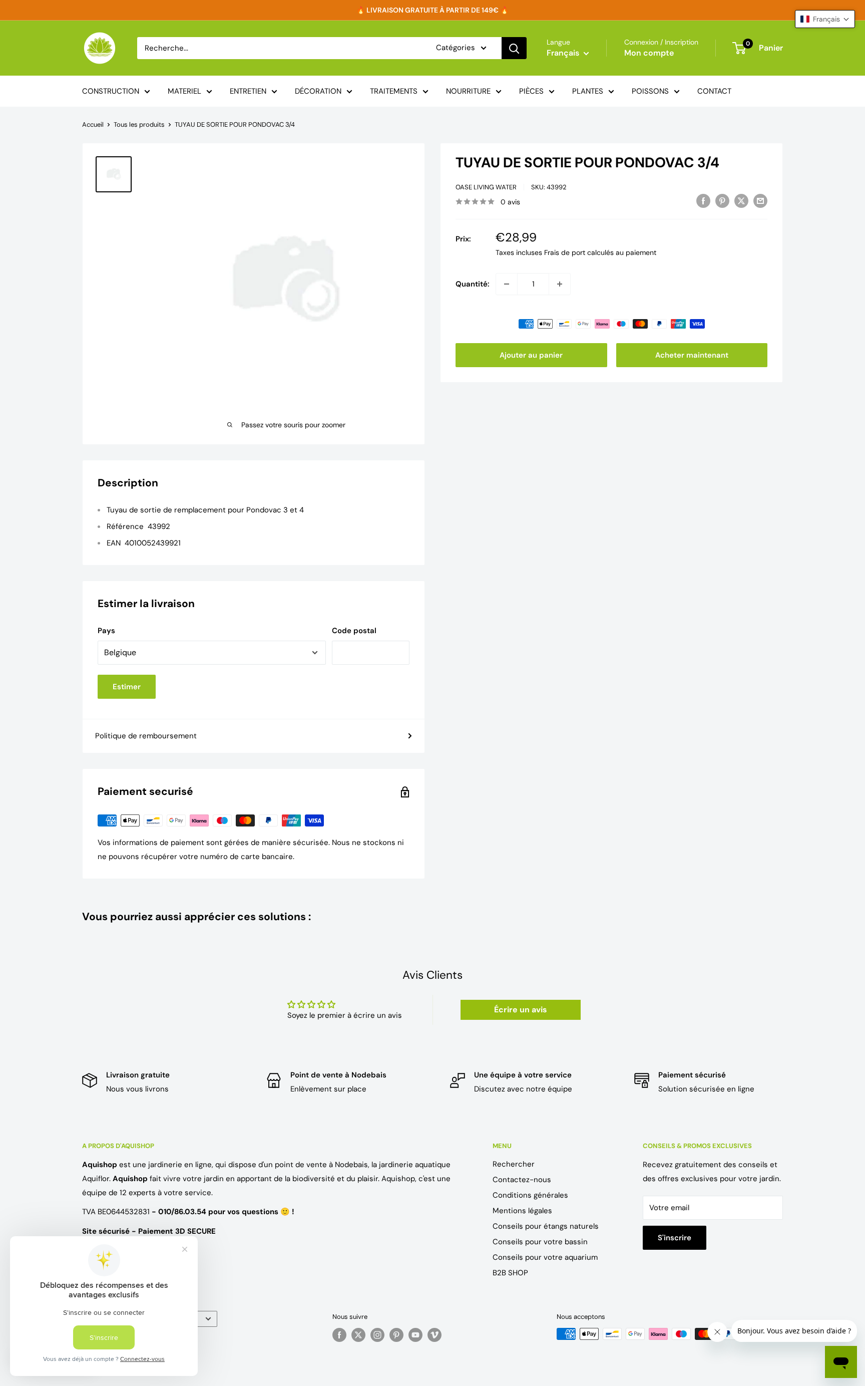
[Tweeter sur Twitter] (741, 200)
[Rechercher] (514, 48)
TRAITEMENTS (393, 91)
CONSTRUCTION (110, 91)
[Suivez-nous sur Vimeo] (434, 1335)
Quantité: (473, 284)
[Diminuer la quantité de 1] (506, 284)
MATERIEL (184, 91)
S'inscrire (674, 1238)
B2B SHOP (510, 1273)
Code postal (354, 631)
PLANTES (587, 91)
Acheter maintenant (691, 355)
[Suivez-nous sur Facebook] (339, 1335)
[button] (824, 19)
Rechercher (514, 1164)
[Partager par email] (760, 200)
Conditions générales (530, 1195)
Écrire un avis (520, 1009)
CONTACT (714, 91)
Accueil (93, 124)
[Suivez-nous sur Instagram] (377, 1335)
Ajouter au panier (531, 355)
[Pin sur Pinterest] (722, 200)
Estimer (127, 687)
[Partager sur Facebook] (703, 200)
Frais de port (564, 252)
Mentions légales (522, 1211)
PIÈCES (531, 91)
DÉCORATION (318, 91)
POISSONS (650, 91)
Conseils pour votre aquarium (545, 1257)
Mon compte (649, 53)
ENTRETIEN (248, 91)
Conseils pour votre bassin (540, 1242)
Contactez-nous (522, 1180)
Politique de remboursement (146, 736)
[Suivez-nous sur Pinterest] (396, 1335)
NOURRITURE (468, 91)
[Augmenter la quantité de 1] (559, 284)
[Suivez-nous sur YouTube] (415, 1335)
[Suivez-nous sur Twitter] (358, 1335)
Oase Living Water (486, 187)
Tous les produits (139, 124)
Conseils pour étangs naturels (546, 1226)
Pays (106, 631)
